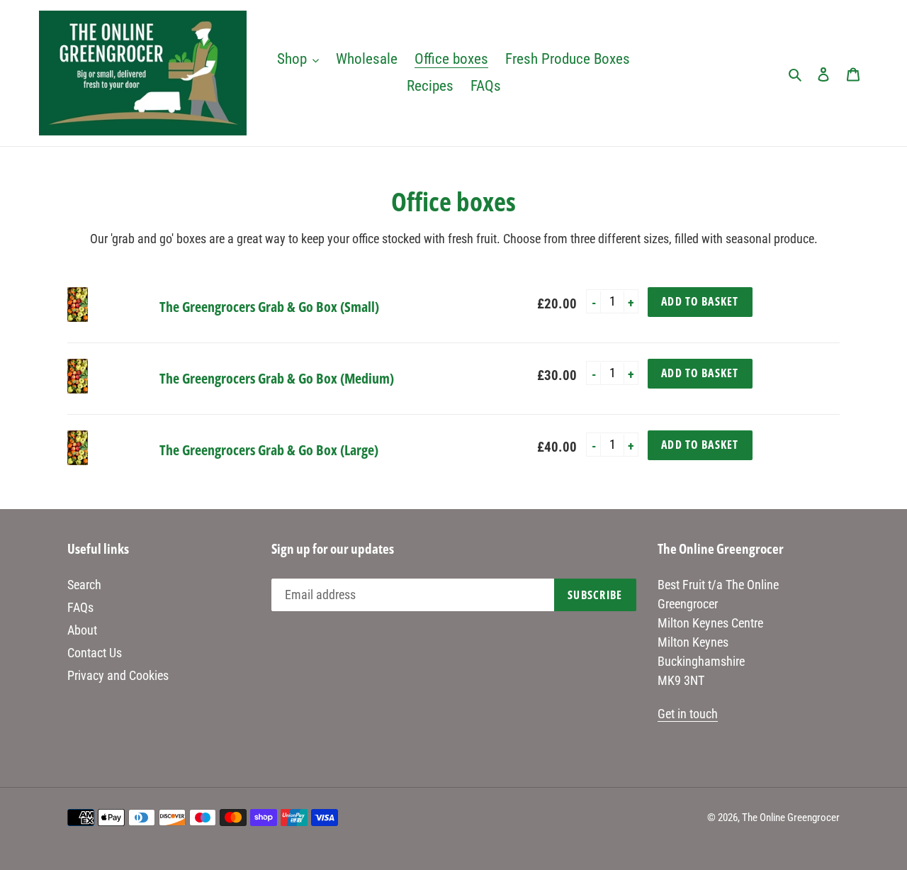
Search (84, 584)
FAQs (80, 607)
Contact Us (94, 652)
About (82, 630)
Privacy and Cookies (118, 675)
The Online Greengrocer (791, 817)
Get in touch (688, 713)
